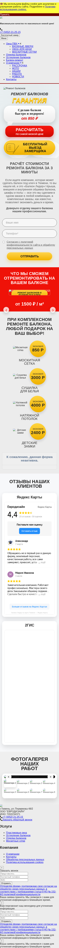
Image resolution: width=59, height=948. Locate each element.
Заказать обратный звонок (17, 819)
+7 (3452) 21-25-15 (10, 32)
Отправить (29, 256)
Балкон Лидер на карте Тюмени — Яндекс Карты (29, 613)
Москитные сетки (15, 841)
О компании (12, 854)
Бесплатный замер (9, 35)
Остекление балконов (18, 835)
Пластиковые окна (16, 832)
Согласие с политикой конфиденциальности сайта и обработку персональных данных (31, 244)
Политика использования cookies (24, 862)
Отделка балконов (16, 838)
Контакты (11, 856)
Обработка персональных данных (25, 859)
